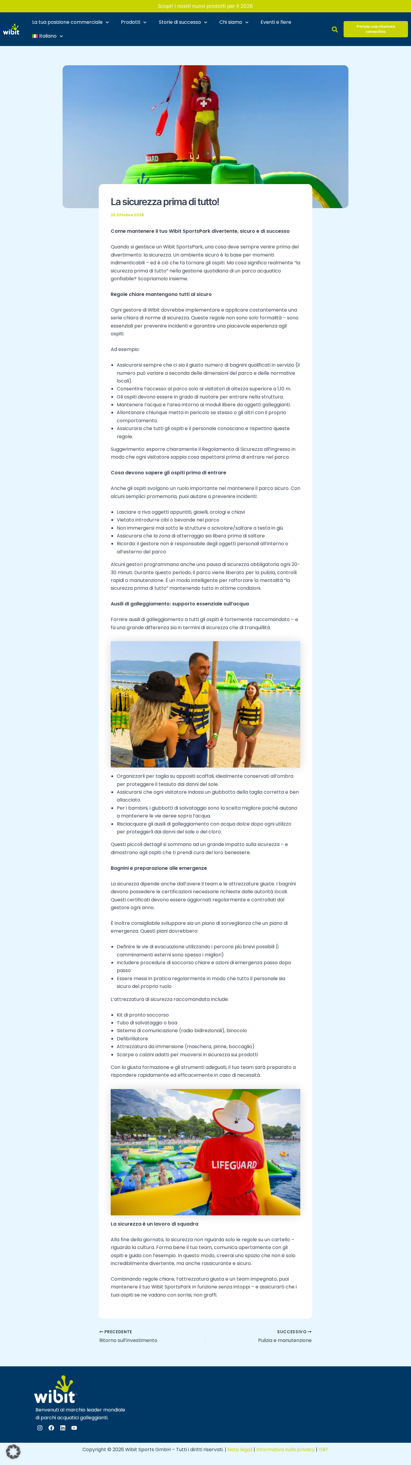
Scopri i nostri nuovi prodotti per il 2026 (205, 6)
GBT (324, 1449)
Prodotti (130, 22)
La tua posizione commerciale (67, 22)
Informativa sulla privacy (285, 1449)
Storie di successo (180, 22)
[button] (13, 1452)
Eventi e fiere (276, 22)
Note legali (239, 1449)
